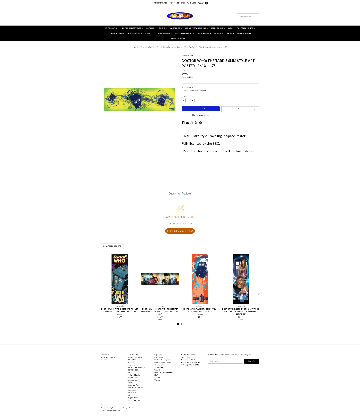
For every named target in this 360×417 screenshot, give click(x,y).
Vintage (157, 377)
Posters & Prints (245, 28)
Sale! (229, 33)
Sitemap (104, 360)
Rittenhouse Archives (162, 362)
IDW (156, 375)
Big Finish (158, 355)
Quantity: (185, 96)
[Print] (191, 122)
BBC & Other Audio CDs (195, 28)
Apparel (149, 33)
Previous (101, 293)
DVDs (230, 28)
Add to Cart (120, 296)
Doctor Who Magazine (162, 360)
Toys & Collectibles (131, 28)
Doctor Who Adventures (163, 372)
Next (259, 293)
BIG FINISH (150, 28)
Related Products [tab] (112, 246)
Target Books (159, 367)
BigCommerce (115, 408)
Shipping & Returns (108, 357)
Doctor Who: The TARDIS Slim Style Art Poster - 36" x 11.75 (202, 47)
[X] (196, 122)
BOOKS (162, 28)
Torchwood (203, 33)
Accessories (134, 33)
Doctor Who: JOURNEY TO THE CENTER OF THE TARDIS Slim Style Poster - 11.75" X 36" (160, 311)
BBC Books (158, 357)
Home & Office (163, 33)
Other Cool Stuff (179, 38)
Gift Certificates (159, 3)
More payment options (200, 115)
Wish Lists (191, 3)
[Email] (187, 122)
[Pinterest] (200, 122)
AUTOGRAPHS (111, 28)
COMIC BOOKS (217, 28)
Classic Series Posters (166, 47)
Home (135, 47)
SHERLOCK (218, 33)
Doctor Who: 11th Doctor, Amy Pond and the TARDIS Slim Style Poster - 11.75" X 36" (240, 311)
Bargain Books (244, 33)
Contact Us (105, 355)
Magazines (175, 28)
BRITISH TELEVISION (183, 33)
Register (181, 3)
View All (157, 380)
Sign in (172, 3)
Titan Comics (159, 370)
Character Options (161, 365)
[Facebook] (183, 122)
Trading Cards (116, 33)
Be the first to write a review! (180, 231)
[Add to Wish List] (135, 256)
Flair (133, 408)
